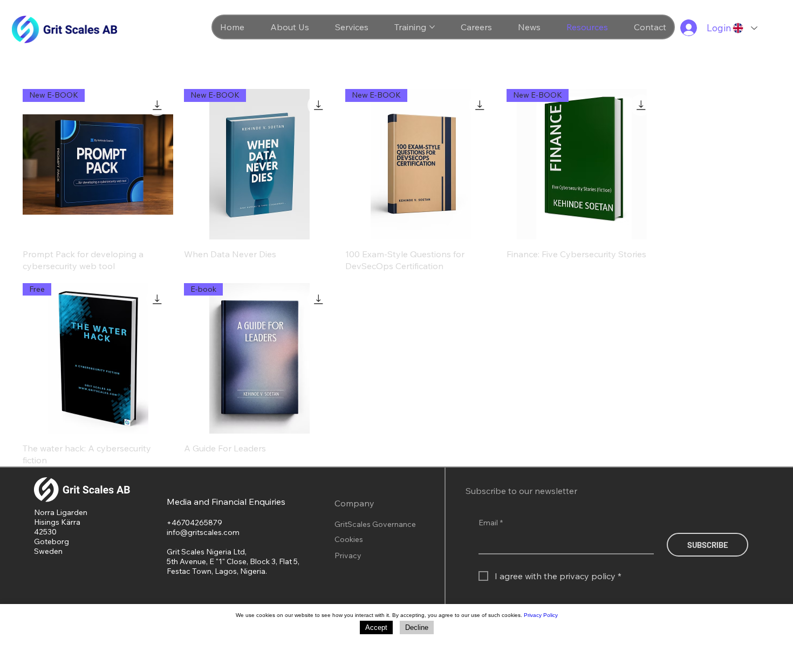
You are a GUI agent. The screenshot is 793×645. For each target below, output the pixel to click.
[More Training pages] (432, 27)
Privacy (347, 555)
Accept (376, 627)
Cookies (348, 539)
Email (490, 522)
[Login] (686, 27)
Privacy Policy (541, 615)
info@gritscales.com (203, 532)
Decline (416, 627)
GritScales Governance (375, 524)
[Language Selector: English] (744, 27)
